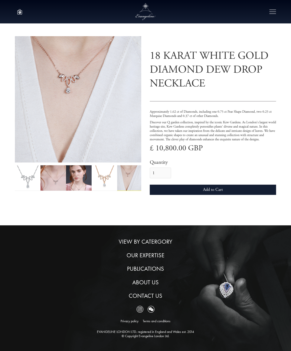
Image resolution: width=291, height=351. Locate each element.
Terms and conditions (156, 321)
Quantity (159, 162)
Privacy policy (129, 321)
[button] (19, 12)
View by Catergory (145, 241)
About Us (145, 282)
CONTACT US (145, 295)
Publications (145, 268)
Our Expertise (145, 255)
